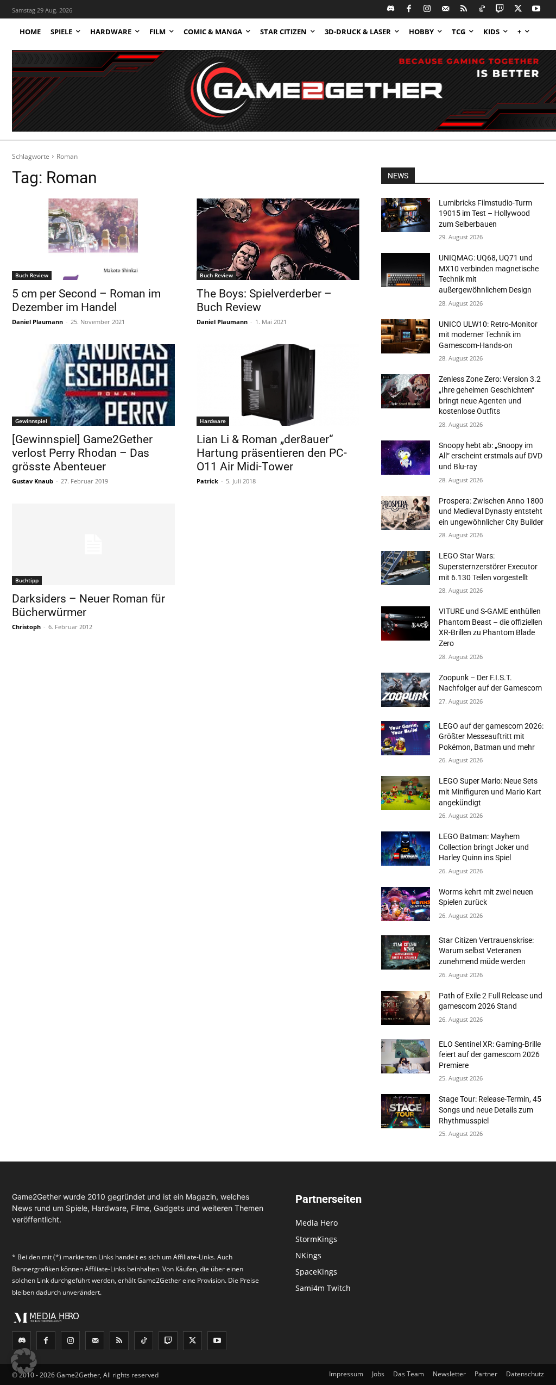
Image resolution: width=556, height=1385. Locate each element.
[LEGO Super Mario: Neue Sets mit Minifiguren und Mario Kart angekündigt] (405, 793)
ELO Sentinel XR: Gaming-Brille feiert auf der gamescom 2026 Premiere (490, 1055)
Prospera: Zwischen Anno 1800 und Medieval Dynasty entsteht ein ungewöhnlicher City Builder (491, 511)
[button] (24, 1361)
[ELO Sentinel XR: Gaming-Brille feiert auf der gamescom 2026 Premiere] (405, 1056)
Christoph (26, 627)
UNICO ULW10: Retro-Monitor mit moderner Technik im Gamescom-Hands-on (488, 335)
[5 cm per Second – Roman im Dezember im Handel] (93, 239)
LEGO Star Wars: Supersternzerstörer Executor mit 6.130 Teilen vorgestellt (488, 566)
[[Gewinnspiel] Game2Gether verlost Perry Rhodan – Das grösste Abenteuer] (93, 385)
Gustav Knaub (32, 481)
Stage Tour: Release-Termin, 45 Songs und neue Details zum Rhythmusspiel (490, 1110)
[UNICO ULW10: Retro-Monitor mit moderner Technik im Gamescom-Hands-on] (405, 336)
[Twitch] (500, 9)
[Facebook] (409, 9)
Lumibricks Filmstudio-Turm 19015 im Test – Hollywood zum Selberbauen (485, 213)
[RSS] (464, 9)
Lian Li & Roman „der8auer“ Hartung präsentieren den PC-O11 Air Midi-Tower (272, 453)
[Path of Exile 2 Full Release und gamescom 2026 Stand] (405, 1008)
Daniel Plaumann (37, 322)
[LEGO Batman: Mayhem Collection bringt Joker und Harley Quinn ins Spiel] (405, 848)
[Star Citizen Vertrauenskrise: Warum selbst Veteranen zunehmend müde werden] (405, 952)
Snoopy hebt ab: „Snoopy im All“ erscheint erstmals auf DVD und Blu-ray (490, 456)
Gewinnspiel (31, 421)
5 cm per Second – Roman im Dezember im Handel (86, 300)
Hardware (213, 421)
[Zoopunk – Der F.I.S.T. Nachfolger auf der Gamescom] (405, 690)
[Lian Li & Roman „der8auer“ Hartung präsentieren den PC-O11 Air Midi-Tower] (278, 385)
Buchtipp (27, 580)
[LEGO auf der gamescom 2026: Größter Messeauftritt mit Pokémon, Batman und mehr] (405, 738)
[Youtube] (537, 9)
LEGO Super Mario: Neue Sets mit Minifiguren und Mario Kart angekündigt (490, 791)
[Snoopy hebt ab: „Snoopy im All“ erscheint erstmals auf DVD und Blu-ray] (405, 457)
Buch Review (31, 275)
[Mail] (445, 9)
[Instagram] (427, 9)
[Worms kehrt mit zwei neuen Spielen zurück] (405, 904)
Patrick (207, 481)
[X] (518, 9)
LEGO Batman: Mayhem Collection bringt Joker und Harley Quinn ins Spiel (484, 847)
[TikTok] (482, 9)
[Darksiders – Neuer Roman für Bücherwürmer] (93, 544)
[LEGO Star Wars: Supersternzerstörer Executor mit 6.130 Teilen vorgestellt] (405, 568)
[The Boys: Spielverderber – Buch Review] (278, 239)
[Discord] (391, 9)
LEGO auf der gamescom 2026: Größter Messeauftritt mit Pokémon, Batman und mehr (491, 736)
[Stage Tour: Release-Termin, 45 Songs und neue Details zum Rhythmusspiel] (405, 1111)
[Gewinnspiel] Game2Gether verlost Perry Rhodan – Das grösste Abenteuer (82, 453)
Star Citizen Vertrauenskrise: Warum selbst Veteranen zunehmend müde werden (486, 951)
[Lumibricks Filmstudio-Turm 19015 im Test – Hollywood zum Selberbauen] (405, 215)
